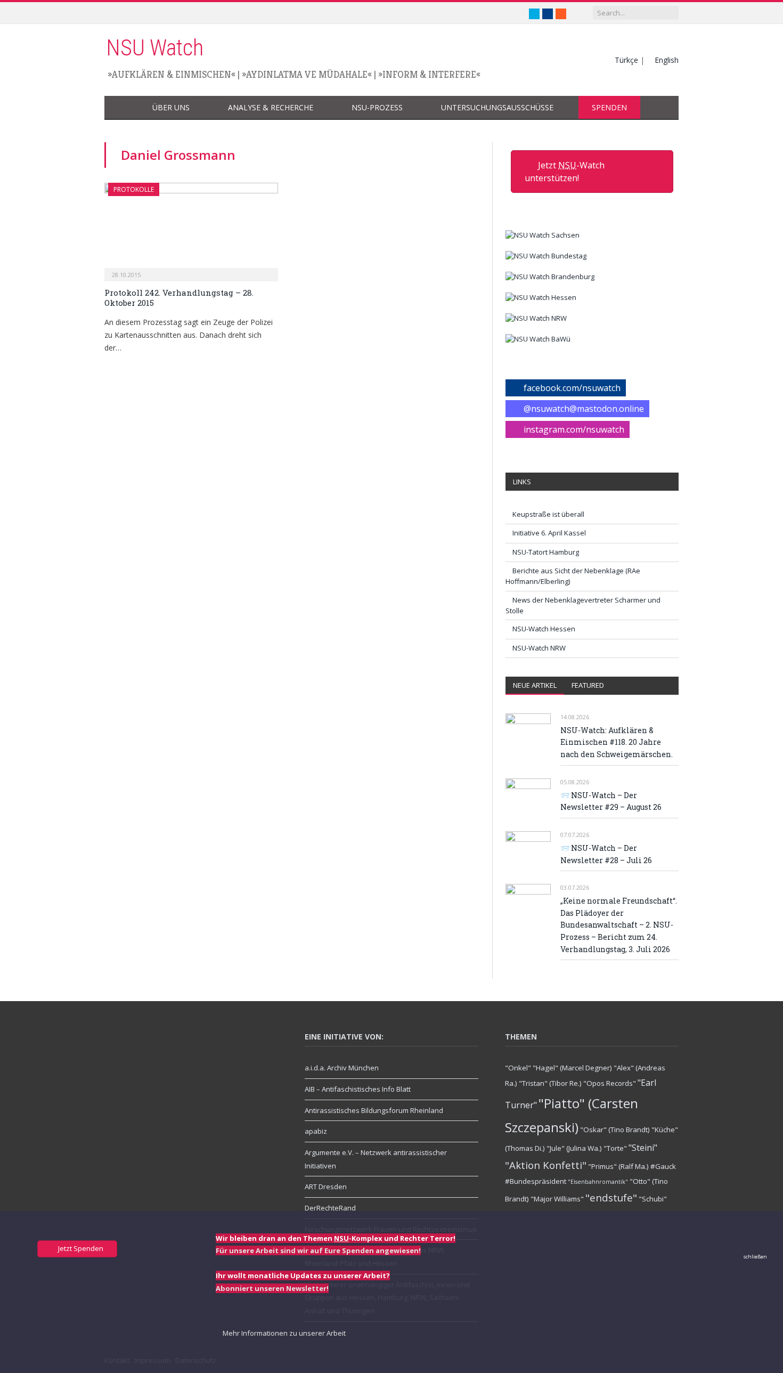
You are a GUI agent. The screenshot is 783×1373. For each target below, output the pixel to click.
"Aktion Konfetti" (545, 1165)
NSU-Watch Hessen (543, 628)
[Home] (121, 108)
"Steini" (643, 1147)
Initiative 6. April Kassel (549, 533)
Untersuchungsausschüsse (497, 107)
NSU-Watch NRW (539, 648)
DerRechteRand (330, 1208)
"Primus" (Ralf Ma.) (618, 1166)
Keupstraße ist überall (548, 514)
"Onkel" (518, 1068)
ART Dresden (326, 1186)
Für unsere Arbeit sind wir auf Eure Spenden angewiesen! (318, 1250)
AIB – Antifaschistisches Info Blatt (358, 1089)
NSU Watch (154, 48)
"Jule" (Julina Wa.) (574, 1148)
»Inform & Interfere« (429, 74)
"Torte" (615, 1148)
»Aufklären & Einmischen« (171, 74)
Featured (588, 685)
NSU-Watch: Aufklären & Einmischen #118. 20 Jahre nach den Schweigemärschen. (616, 742)
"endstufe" (611, 1197)
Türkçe (626, 60)
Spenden (609, 107)
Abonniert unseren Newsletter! (272, 1288)
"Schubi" (653, 1199)
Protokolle (133, 189)
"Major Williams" (557, 1199)
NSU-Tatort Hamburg (545, 552)
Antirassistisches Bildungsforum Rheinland (374, 1110)
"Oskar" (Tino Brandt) (615, 1129)
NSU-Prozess (377, 107)
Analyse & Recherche (270, 107)
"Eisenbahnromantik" (598, 1181)
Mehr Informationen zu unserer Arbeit (283, 1333)
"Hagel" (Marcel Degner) (572, 1068)
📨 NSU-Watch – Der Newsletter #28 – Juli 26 (606, 854)
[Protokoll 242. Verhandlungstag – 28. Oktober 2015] (191, 228)
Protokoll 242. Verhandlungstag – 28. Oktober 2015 (179, 297)
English (667, 60)
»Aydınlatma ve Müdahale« (307, 74)
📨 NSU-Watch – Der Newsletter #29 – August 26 (611, 801)
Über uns (171, 107)
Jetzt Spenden (79, 1248)
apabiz (316, 1131)
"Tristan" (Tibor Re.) (550, 1083)
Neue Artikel (535, 685)
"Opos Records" (609, 1083)
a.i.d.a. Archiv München (342, 1068)
